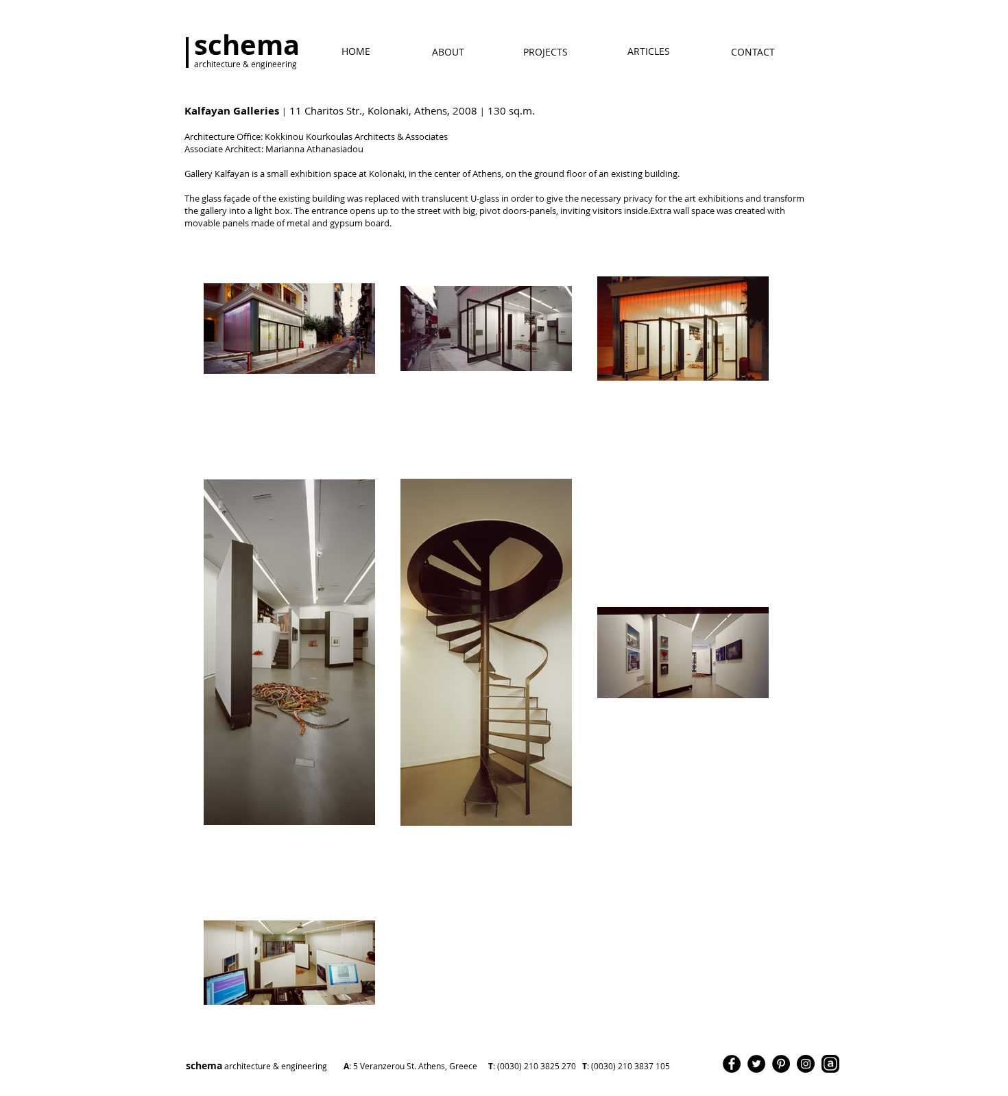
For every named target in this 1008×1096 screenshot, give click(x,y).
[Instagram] (806, 1064)
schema (356, 1065)
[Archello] (830, 1064)
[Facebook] (732, 1064)
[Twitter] (756, 1064)
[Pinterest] (781, 1064)
